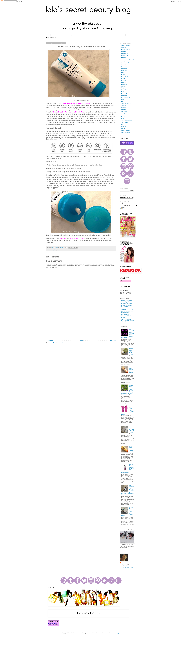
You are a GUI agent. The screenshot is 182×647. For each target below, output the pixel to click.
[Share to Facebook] (75, 248)
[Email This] (69, 248)
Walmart (123, 126)
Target (123, 117)
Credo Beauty (124, 65)
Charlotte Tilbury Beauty (127, 59)
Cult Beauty (124, 66)
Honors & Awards (110, 35)
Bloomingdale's (125, 53)
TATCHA (123, 119)
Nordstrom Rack (125, 97)
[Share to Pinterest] (77, 248)
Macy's (123, 88)
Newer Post (50, 340)
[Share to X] (73, 248)
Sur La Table (124, 115)
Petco (122, 99)
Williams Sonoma (125, 132)
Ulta (122, 124)
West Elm (123, 128)
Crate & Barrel (125, 63)
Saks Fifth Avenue (126, 103)
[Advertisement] (81, 324)
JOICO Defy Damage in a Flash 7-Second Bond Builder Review (127, 311)
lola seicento (125, 563)
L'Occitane (124, 80)
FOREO (123, 74)
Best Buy (123, 51)
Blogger (118, 633)
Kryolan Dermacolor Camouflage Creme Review (126, 307)
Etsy (122, 72)
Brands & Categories (51, 37)
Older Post (112, 340)
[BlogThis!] (71, 248)
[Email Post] (66, 247)
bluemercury (124, 55)
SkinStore (123, 109)
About (53, 35)
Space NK (124, 111)
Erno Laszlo (124, 70)
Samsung (123, 105)
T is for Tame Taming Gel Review (131, 369)
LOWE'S (123, 86)
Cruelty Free (53, 249)
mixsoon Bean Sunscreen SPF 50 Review (126, 316)
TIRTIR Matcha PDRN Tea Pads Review (131, 351)
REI (122, 101)
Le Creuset (124, 84)
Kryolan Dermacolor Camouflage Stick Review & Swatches (126, 302)
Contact (80, 35)
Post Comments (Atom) (59, 343)
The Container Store (126, 120)
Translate (126, 209)
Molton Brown (124, 90)
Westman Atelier (125, 130)
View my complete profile (126, 567)
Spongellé (124, 113)
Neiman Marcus (125, 94)
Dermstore (124, 68)
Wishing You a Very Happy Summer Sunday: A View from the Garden (127, 321)
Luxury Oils (100, 35)
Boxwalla (123, 57)
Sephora (123, 107)
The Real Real (125, 122)
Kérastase (124, 78)
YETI (122, 134)
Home (47, 35)
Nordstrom (124, 95)
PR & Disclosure (61, 35)
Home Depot (124, 76)
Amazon (123, 47)
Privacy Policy (71, 35)
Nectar (123, 92)
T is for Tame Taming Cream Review (131, 449)
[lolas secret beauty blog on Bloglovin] (125, 282)
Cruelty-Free (60, 249)
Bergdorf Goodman (126, 49)
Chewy (123, 61)
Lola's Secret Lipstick (89, 35)
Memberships (120, 35)
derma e (65, 249)
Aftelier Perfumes (125, 45)
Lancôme (123, 82)
